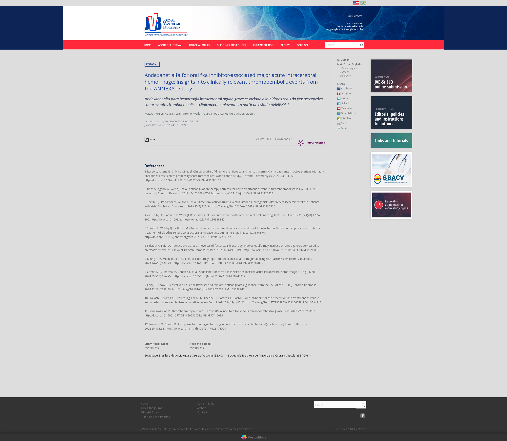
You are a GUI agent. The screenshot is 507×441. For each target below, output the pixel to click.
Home (147, 45)
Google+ (345, 93)
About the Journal (170, 45)
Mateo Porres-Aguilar (159, 113)
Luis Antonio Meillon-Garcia (193, 113)
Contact (302, 45)
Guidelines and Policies (231, 45)
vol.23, (163, 125)
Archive (285, 45)
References (346, 75)
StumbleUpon (348, 113)
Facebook (346, 88)
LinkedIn (345, 103)
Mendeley (346, 108)
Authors (344, 72)
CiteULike (346, 118)
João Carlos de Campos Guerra (234, 113)
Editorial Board (199, 45)
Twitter (344, 98)
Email (343, 128)
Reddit (344, 123)
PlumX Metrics (315, 141)
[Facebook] (362, 415)
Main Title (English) (349, 64)
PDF (152, 139)
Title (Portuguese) (349, 68)
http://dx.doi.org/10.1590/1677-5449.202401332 (172, 121)
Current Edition (263, 45)
